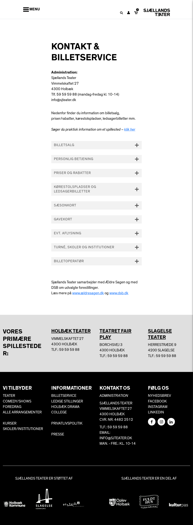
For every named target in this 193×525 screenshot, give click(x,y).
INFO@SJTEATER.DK (116, 438)
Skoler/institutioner (23, 429)
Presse (57, 434)
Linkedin (156, 412)
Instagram (157, 407)
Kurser (9, 423)
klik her (129, 129)
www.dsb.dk (118, 293)
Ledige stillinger (67, 401)
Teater (9, 396)
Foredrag (12, 407)
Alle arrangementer (22, 412)
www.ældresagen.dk (88, 293)
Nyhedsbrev (159, 396)
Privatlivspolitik (67, 423)
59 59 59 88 (69, 350)
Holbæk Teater (71, 331)
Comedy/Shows (17, 401)
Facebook (157, 401)
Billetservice (63, 396)
